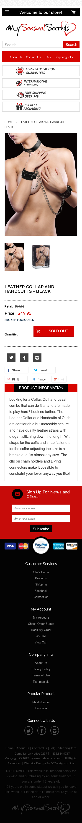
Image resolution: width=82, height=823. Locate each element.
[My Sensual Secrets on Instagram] (37, 357)
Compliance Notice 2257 (31, 753)
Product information (41, 387)
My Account (41, 617)
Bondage (41, 708)
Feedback (41, 590)
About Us (16, 57)
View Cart (41, 642)
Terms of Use (41, 675)
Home (9, 122)
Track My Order (41, 630)
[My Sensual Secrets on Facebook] (24, 357)
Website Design (35, 763)
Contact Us (33, 57)
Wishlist (41, 636)
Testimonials (41, 681)
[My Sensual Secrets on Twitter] (11, 357)
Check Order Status (41, 623)
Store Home (41, 572)
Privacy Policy (41, 669)
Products (41, 578)
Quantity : (11, 334)
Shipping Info (64, 57)
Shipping (41, 584)
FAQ (48, 57)
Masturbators (41, 702)
